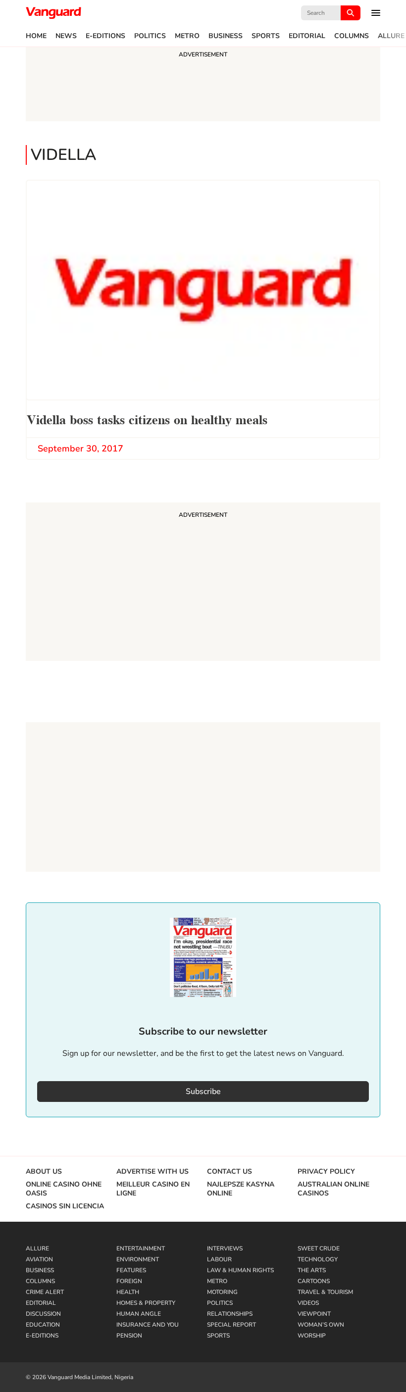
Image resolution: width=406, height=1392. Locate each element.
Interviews (225, 1248)
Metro (187, 36)
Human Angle (138, 1314)
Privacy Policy (326, 1171)
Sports (266, 36)
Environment (137, 1259)
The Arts (312, 1270)
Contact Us (229, 1171)
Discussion (43, 1314)
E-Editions (105, 36)
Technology (318, 1259)
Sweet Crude (319, 1248)
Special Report (231, 1325)
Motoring (222, 1292)
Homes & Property (145, 1303)
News (66, 36)
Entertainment (140, 1248)
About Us (44, 1171)
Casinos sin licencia (65, 1206)
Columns (351, 36)
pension (129, 1336)
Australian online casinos (333, 1189)
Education (43, 1325)
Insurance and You (147, 1325)
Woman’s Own (321, 1325)
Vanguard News (53, 13)
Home (36, 36)
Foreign (129, 1281)
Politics (150, 36)
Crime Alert (45, 1292)
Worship (312, 1336)
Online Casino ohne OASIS (64, 1189)
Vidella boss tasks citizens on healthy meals (147, 418)
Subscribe (203, 1091)
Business (225, 36)
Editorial (307, 36)
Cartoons (314, 1281)
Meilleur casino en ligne (153, 1189)
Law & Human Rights (240, 1270)
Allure (391, 36)
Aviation (39, 1259)
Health (127, 1292)
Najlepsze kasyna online (240, 1189)
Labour (219, 1259)
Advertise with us (152, 1171)
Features (131, 1270)
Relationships (230, 1314)
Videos (308, 1303)
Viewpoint (314, 1314)
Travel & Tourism (325, 1292)
